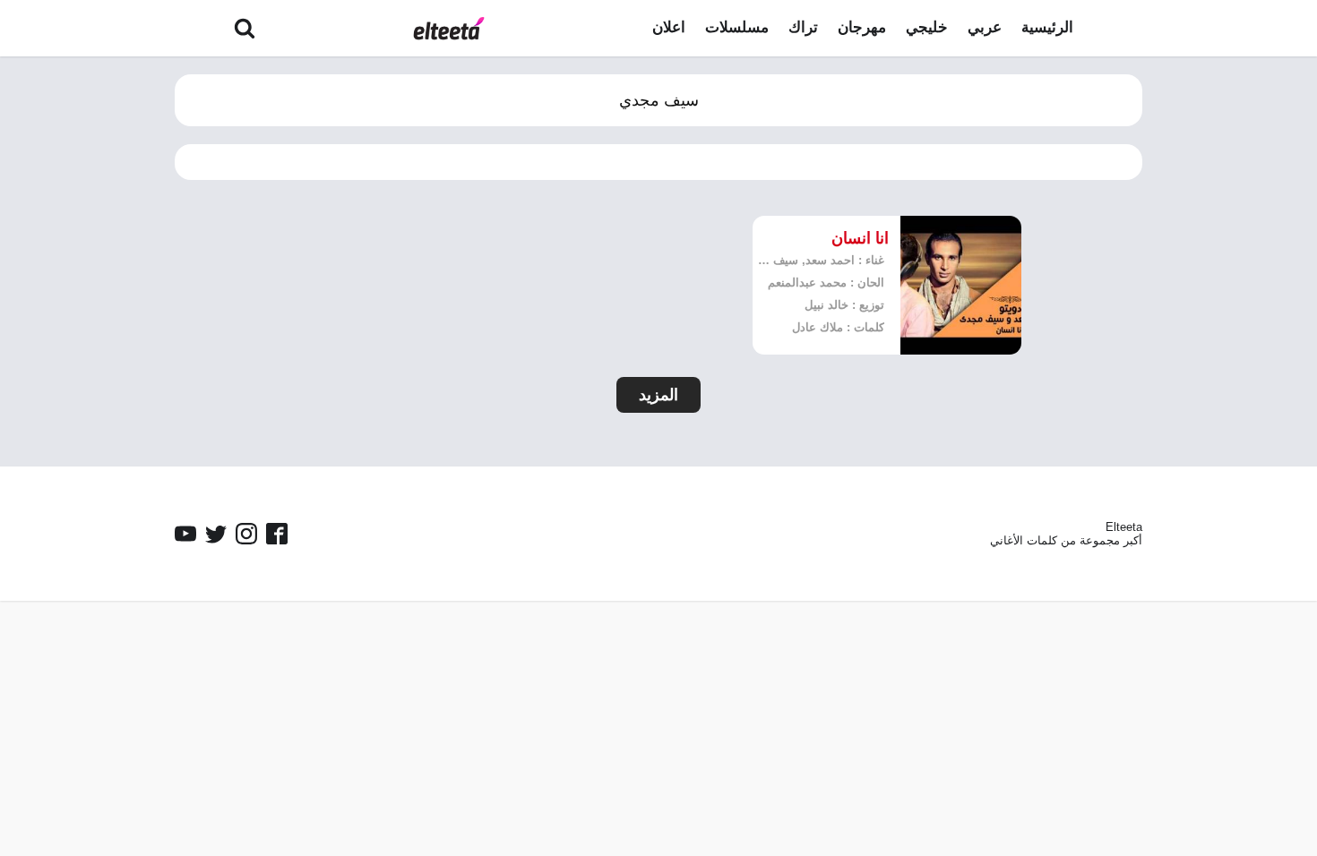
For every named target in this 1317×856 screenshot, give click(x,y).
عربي (985, 27)
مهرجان (862, 27)
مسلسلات (737, 27)
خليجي (927, 27)
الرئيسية (1047, 27)
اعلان (668, 27)
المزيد (658, 395)
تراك (803, 27)
